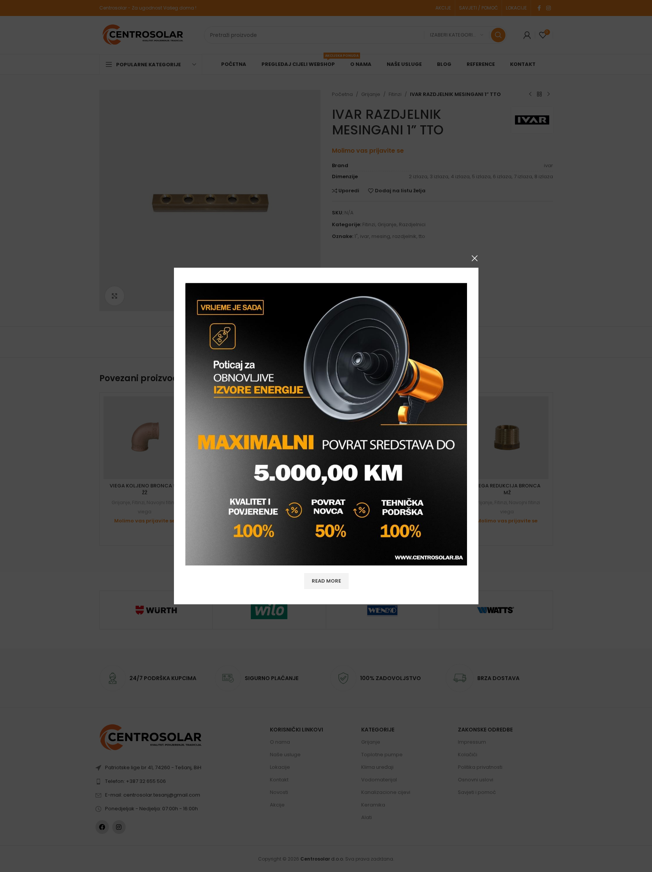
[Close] (474, 258)
